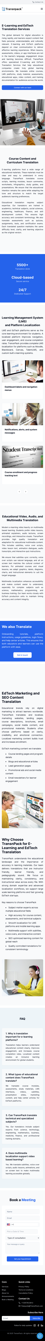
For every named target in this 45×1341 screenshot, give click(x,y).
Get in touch (22, 655)
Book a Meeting (8, 1299)
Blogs (4, 1290)
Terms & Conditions (26, 1290)
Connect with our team (22, 88)
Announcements (8, 1296)
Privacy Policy (24, 1287)
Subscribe (36, 1318)
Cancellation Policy (26, 1293)
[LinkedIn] (42, 1325)
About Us (5, 1293)
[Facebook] (38, 1325)
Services (5, 1287)
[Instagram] (34, 1325)
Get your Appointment (22, 1259)
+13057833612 (27, 1303)
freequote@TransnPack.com (32, 1306)
